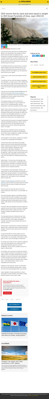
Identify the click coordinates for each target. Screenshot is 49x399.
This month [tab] (41, 65)
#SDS (2, 299)
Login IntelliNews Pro (26, 4)
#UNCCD (7, 299)
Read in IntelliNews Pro (14, 304)
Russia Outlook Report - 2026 (36, 107)
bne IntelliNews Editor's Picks (39, 72)
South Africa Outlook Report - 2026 (37, 105)
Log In (19, 4)
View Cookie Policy (34, 395)
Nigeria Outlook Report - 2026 (36, 103)
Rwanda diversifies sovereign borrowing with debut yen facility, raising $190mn (13, 334)
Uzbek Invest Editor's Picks (39, 76)
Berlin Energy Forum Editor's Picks (39, 86)
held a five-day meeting (17, 93)
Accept (29, 395)
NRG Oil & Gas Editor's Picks (39, 81)
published (12, 181)
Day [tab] (32, 65)
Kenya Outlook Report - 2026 (36, 101)
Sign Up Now (7, 293)
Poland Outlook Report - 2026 (36, 99)
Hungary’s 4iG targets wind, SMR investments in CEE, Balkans (12, 362)
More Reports (33, 110)
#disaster (12, 299)
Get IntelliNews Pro (14, 309)
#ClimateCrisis (18, 299)
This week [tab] (36, 65)
